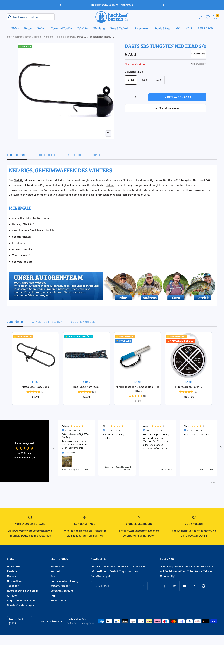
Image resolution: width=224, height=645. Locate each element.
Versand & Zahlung (62, 590)
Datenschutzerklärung (64, 581)
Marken (11, 576)
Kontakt (55, 571)
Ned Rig (18, 180)
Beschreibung (17, 154)
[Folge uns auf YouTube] (184, 586)
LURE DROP (205, 28)
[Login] (200, 17)
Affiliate (12, 595)
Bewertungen (59, 600)
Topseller (13, 585)
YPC (178, 28)
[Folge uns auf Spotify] (203, 586)
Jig (55, 194)
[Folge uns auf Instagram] (174, 586)
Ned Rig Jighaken (65, 36)
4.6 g (158, 79)
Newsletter (14, 566)
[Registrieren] (142, 586)
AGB (53, 595)
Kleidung (99, 28)
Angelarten (142, 28)
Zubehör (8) (15, 321)
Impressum (57, 566)
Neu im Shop (14, 581)
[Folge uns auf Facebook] (165, 586)
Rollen (41, 28)
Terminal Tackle (61, 28)
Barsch (122, 194)
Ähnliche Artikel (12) (47, 321)
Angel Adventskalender (21, 600)
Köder (15, 28)
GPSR (96, 154)
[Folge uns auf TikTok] (194, 586)
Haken (37, 36)
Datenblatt (47, 154)
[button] (54, 448)
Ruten (28, 28)
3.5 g (145, 79)
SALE (189, 28)
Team (54, 576)
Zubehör (82, 28)
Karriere (12, 571)
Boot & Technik (119, 28)
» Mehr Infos (126, 4)
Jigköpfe (48, 36)
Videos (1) (74, 154)
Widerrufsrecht (60, 585)
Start (9, 36)
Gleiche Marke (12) (83, 321)
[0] (208, 17)
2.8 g (131, 79)
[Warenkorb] (215, 17)
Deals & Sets (162, 28)
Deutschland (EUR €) (16, 621)
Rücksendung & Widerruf (22, 590)
